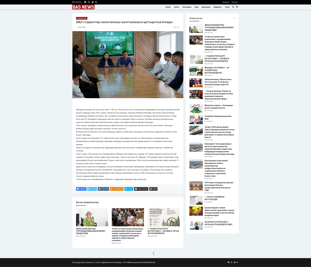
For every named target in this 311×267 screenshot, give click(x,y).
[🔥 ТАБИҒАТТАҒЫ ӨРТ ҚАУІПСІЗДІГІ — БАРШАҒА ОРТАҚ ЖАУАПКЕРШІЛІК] (164, 217)
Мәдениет (218, 7)
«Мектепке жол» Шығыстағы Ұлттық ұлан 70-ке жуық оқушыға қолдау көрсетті (218, 82)
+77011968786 (127, 262)
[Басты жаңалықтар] (83, 7)
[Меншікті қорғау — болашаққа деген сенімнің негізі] (196, 108)
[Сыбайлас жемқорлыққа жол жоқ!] (196, 119)
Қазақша (225, 2)
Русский (235, 2)
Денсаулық (206, 7)
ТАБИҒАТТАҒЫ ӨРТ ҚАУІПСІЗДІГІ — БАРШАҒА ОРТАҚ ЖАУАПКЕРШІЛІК (163, 231)
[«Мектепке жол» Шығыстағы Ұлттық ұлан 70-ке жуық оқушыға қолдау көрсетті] (196, 82)
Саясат (176, 7)
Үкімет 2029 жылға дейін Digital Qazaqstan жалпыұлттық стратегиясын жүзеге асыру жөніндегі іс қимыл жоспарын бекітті (219, 132)
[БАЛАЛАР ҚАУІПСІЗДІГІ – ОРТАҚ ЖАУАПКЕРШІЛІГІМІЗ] (196, 225)
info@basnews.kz (106, 262)
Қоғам (168, 7)
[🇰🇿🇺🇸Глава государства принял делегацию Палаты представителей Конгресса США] (196, 186)
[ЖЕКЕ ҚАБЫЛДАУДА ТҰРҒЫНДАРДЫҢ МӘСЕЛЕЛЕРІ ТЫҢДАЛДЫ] (92, 217)
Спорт (227, 7)
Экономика (187, 7)
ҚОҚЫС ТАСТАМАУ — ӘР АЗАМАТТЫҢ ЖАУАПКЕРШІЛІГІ (217, 70)
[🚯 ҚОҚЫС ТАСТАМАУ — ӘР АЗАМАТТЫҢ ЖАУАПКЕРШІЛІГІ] (196, 71)
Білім (196, 7)
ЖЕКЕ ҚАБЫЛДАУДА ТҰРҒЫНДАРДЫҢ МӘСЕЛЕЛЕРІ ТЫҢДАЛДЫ (90, 231)
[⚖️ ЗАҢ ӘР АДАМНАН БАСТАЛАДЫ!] (196, 200)
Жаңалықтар (81, 18)
